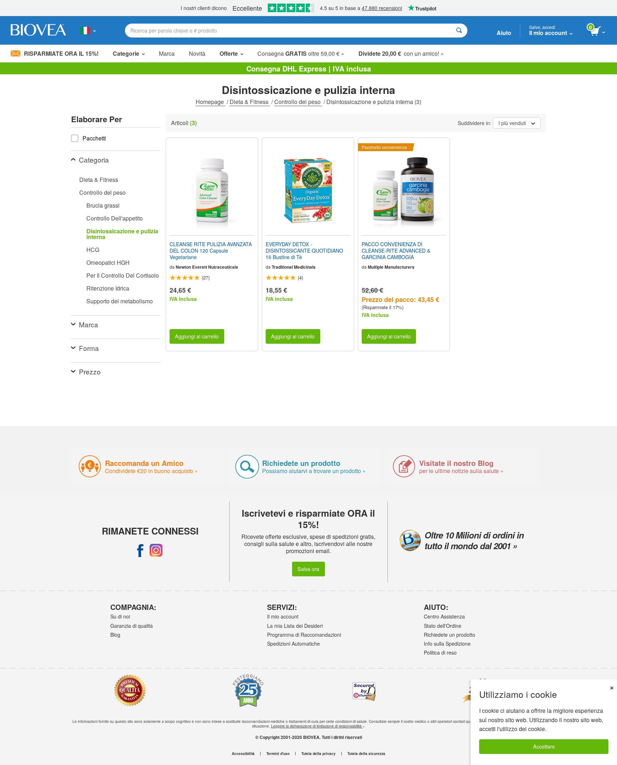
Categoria (94, 159)
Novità (197, 53)
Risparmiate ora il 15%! (61, 53)
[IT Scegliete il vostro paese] (88, 30)
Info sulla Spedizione (447, 643)
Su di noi (120, 616)
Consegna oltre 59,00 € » (300, 53)
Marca (167, 53)
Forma (89, 348)
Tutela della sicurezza (366, 753)
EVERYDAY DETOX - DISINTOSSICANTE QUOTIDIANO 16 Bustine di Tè (304, 250)
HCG (92, 249)
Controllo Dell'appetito (114, 218)
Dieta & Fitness (250, 102)
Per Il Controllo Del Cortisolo (122, 275)
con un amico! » (401, 53)
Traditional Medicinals (294, 267)
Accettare (544, 746)
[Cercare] (459, 31)
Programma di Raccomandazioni (304, 634)
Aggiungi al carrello (197, 336)
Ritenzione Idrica (107, 288)
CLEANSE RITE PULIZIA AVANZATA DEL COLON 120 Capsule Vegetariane (211, 250)
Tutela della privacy (318, 753)
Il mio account (283, 616)
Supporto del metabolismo (119, 301)
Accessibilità (243, 753)
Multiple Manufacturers (391, 267)
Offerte (229, 53)
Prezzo (90, 371)
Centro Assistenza (444, 616)
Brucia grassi (103, 205)
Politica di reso (440, 652)
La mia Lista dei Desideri (295, 625)
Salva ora (308, 568)
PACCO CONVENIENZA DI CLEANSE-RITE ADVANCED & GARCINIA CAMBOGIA (396, 250)
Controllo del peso (298, 102)
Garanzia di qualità (131, 625)
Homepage (210, 102)
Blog (115, 634)
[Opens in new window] (140, 550)
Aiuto (504, 33)
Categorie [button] (126, 53)
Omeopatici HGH (108, 262)
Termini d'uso (278, 753)
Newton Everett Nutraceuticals (207, 267)
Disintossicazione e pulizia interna (122, 234)
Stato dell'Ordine (442, 625)
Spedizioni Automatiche (293, 643)
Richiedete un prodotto (449, 634)
